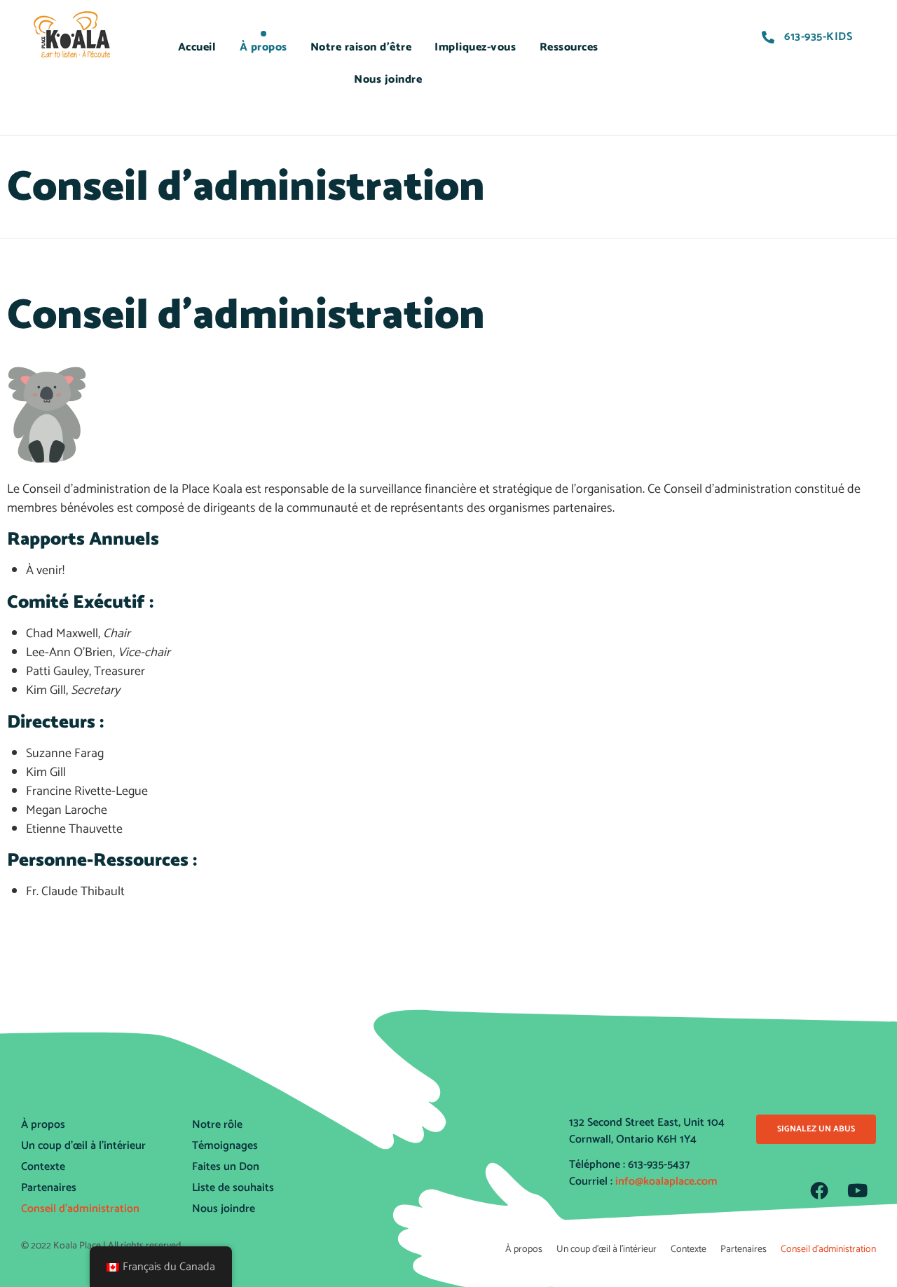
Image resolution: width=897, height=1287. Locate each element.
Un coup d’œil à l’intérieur (83, 1145)
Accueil (197, 47)
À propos (263, 47)
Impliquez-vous (475, 47)
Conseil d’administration (80, 1208)
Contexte (43, 1166)
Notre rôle (217, 1124)
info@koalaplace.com (666, 1181)
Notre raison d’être (361, 47)
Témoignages (225, 1145)
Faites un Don (225, 1166)
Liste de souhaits (233, 1187)
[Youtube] (858, 1190)
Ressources (569, 47)
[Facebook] (819, 1190)
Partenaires (48, 1187)
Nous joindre (388, 79)
